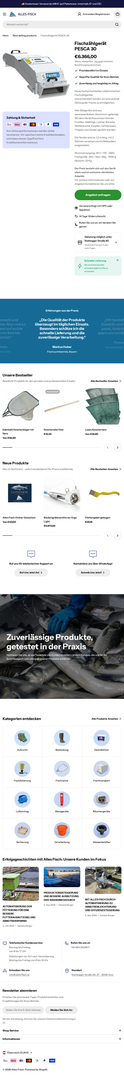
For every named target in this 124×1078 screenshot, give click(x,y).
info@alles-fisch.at (19, 974)
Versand (98, 61)
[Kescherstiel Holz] (62, 406)
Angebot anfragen (97, 195)
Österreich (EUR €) (18, 1052)
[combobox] (62, 24)
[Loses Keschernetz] (103, 406)
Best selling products (24, 35)
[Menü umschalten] (4, 14)
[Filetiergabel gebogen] (103, 494)
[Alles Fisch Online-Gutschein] (21, 494)
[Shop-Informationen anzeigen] (116, 242)
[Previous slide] (108, 447)
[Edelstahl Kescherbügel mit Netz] (21, 406)
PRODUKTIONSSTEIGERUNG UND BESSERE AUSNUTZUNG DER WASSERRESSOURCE (61, 896)
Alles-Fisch (17, 1069)
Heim (6, 35)
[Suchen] (117, 24)
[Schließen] (117, 260)
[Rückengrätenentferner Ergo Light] (62, 494)
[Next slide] (117, 447)
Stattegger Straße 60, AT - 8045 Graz (93, 974)
